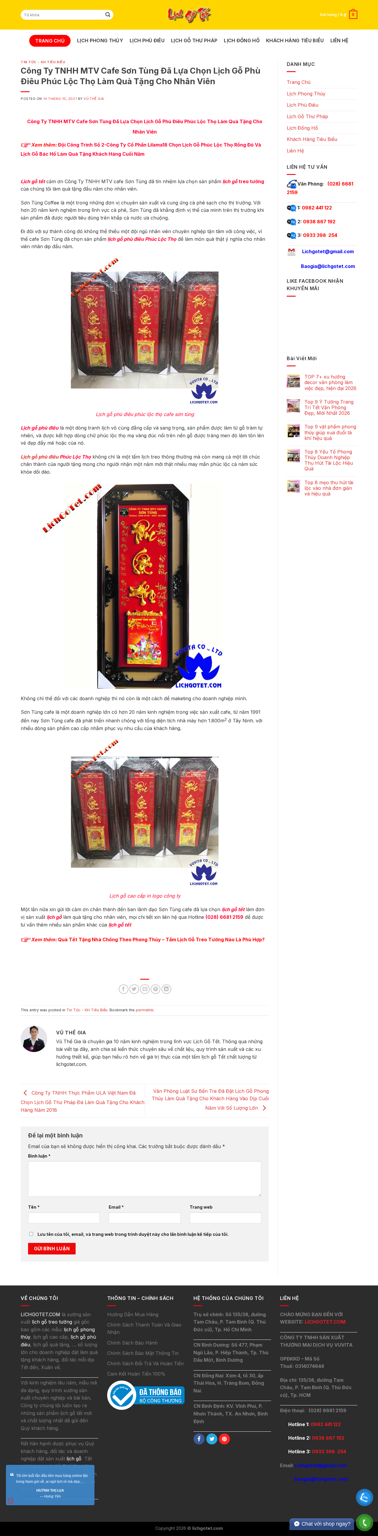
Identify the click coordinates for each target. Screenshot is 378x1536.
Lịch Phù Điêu (147, 40)
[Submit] (108, 15)
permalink (145, 1010)
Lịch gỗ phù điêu (39, 457)
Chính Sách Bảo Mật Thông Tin (143, 1353)
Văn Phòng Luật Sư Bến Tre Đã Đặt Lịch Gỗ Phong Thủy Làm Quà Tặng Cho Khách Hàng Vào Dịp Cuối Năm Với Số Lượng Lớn (210, 1099)
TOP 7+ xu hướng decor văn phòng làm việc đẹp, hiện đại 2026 (330, 382)
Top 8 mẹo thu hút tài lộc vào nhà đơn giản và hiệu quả (328, 488)
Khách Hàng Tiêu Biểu (295, 40)
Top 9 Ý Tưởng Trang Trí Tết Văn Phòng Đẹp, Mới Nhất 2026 (328, 407)
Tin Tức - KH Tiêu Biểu (43, 62)
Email (116, 1207)
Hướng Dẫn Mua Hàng (132, 1314)
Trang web (201, 1207)
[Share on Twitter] (134, 989)
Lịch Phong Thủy (100, 40)
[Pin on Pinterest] (155, 989)
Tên (34, 1207)
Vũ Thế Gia (94, 99)
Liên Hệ (339, 40)
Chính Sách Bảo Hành (132, 1343)
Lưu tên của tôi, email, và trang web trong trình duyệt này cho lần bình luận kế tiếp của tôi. (133, 1234)
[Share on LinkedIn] (166, 989)
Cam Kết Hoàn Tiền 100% (136, 1374)
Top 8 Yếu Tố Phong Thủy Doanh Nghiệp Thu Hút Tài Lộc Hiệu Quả (328, 460)
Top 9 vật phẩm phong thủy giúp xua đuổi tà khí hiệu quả (330, 432)
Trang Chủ (50, 41)
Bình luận (39, 1155)
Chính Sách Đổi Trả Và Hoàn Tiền (145, 1363)
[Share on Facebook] (123, 989)
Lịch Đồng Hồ (242, 40)
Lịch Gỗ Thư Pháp (194, 40)
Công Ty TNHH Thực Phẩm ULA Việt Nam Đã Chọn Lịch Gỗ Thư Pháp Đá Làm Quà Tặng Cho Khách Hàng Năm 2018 (82, 1101)
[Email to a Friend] (145, 989)
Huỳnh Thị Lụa (50, 1490)
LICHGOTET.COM (325, 1322)
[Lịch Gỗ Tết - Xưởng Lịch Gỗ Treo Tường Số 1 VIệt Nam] (189, 15)
